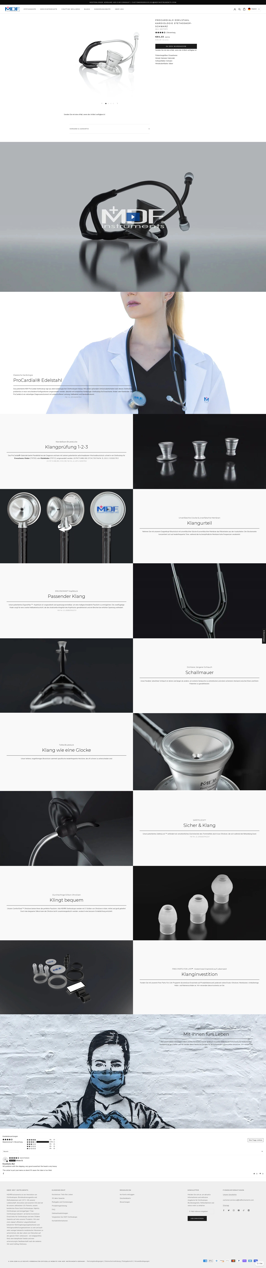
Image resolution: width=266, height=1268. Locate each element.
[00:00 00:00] (109, 59)
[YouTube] (239, 1210)
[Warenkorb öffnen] (244, 9)
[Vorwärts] (117, 103)
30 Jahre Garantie (58, 1198)
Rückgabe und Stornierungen (62, 1202)
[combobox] (254, 9)
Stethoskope (30, 9)
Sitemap (226, 1205)
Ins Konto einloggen (127, 1194)
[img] (14, 1158)
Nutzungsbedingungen (95, 1261)
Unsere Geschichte (230, 1194)
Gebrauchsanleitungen (60, 1213)
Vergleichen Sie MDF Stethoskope (64, 1217)
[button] (160, 32)
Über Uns (119, 9)
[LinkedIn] (248, 1210)
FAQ (53, 1209)
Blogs (87, 9)
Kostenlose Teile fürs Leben (62, 1194)
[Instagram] (234, 1210)
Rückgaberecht (127, 1261)
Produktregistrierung (59, 1206)
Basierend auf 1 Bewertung (13, 1142)
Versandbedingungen (141, 1261)
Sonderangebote (102, 9)
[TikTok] (243, 1210)
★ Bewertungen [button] (264, 636)
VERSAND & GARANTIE (79, 129)
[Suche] (239, 9)
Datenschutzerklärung (113, 1261)
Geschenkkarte (125, 1198)
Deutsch (254, 9)
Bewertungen (125, 1202)
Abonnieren (197, 1218)
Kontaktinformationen (60, 1221)
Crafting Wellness (71, 9)
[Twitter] (229, 1210)
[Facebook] (224, 1210)
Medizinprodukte (48, 9)
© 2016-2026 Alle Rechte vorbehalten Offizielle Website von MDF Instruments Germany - (47, 1261)
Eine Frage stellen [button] (255, 1140)
